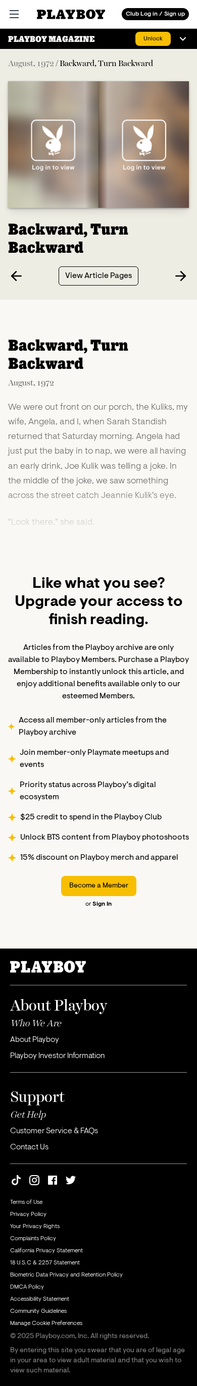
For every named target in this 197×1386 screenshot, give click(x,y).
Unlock (153, 39)
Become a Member (98, 886)
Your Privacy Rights (35, 1227)
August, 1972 (31, 63)
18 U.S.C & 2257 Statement (45, 1263)
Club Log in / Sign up (155, 14)
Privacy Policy (28, 1214)
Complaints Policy (33, 1239)
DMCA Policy (27, 1287)
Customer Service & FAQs (54, 1131)
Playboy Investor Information (57, 1056)
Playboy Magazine (51, 38)
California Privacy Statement (46, 1251)
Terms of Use (26, 1202)
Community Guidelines (38, 1311)
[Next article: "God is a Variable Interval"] (181, 276)
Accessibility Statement (39, 1299)
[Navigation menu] (183, 39)
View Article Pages (98, 276)
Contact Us (29, 1147)
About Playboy (34, 1040)
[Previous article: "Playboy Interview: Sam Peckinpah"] (16, 276)
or (98, 904)
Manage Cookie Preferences (46, 1323)
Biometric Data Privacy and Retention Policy (66, 1275)
